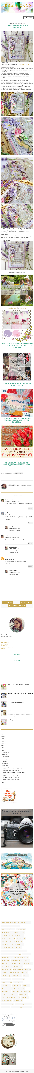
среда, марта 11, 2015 (10, 559)
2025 (3, 734)
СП (12, 477)
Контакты (3, 648)
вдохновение (6, 935)
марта (4, 765)
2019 (3, 743)
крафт (16, 954)
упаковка (5, 991)
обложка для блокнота (20, 969)
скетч (3, 988)
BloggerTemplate (24, 1071)
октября (5, 756)
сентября (5, 758)
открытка (8, 477)
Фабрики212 (23, 308)
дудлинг (17, 944)
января (5, 781)
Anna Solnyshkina (9, 558)
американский (6, 929)
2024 (3, 736)
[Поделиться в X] (19, 473)
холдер (4, 994)
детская (19, 938)
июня (4, 759)
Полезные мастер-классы (7, 647)
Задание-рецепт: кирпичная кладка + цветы (17, 419)
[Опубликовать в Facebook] (20, 473)
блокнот (19, 929)
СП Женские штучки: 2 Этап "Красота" (12, 779)
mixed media (15, 1007)
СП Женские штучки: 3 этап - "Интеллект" (12, 775)
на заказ (14, 963)
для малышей (6, 944)
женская (4, 948)
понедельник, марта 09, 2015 (12, 537)
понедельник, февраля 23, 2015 (12, 501)
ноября (5, 754)
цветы (15, 477)
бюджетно (17, 932)
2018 (3, 745)
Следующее (8, 602)
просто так (5, 982)
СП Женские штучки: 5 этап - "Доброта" (12, 769)
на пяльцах (25, 963)
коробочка (5, 954)
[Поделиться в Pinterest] (22, 473)
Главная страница (18, 605)
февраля (5, 767)
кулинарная (5, 957)
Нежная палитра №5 (13, 308)
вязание (17, 935)
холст (12, 994)
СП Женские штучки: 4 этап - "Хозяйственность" (14, 772)
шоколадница (6, 1004)
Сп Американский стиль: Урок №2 (11, 777)
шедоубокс (5, 1001)
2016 (3, 749)
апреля (5, 763)
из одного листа (7, 951)
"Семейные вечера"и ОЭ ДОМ (17, 344)
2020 (3, 741)
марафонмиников (19, 957)
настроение (5, 966)
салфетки (5, 985)
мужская (4, 963)
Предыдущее (25, 602)
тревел (19, 988)
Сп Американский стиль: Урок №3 (11, 774)
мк (26, 960)
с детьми (16, 982)
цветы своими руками (9, 997)
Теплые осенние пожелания (16, 702)
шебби (24, 997)
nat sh (6, 536)
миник (4, 960)
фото (14, 991)
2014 (3, 782)
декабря (5, 752)
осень (23, 972)
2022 (3, 738)
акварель (24, 923)
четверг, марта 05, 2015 (14, 528)
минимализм (15, 960)
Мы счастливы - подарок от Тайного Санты (20, 693)
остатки (4, 976)
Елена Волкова (13, 526)
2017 (3, 747)
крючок (25, 954)
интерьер (20, 951)
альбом (4, 926)
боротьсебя (5, 932)
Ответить (30, 508)
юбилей (4, 1007)
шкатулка (17, 1001)
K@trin (6, 512)
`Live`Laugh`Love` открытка (15, 720)
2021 (3, 740)
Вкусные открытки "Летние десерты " (18, 684)
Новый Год (5, 969)
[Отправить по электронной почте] (16, 473)
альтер (14, 926)
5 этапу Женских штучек (23, 64)
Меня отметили (4, 644)
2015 (3, 750)
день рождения (6, 938)
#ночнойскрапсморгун (9, 923)
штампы (18, 1004)
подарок (4, 979)
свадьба (15, 985)
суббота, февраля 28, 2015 (11, 514)
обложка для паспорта (9, 972)
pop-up (26, 1007)
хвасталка (24, 991)
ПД (24, 976)
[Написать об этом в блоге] (17, 473)
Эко (27, 1004)
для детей (16, 941)
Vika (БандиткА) (9, 500)
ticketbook (11, 711)
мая (4, 761)
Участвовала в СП (5, 645)
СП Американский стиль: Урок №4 (11, 770)
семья (24, 985)
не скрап (16, 966)
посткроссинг (17, 979)
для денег (5, 941)
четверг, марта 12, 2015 (14, 548)
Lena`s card (17, 5)
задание (14, 948)
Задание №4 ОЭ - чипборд (13, 384)
